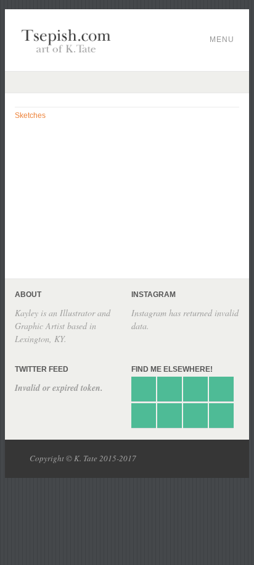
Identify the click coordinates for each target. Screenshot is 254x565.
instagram (195, 415)
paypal (143, 415)
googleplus (221, 389)
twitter (143, 389)
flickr (169, 415)
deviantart (169, 389)
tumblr (195, 389)
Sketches (30, 115)
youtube (221, 415)
